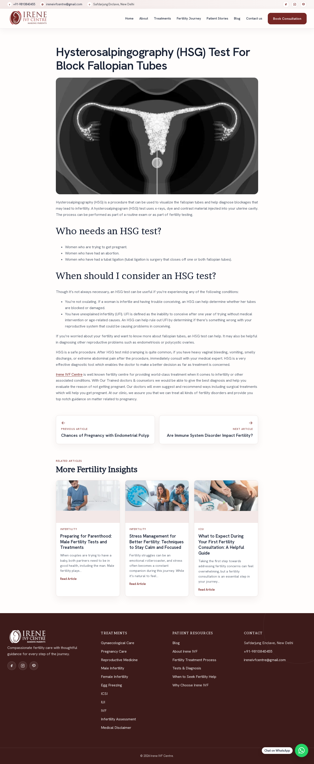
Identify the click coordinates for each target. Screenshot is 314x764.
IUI (103, 702)
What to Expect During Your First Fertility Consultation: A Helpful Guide (221, 544)
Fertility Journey (189, 18)
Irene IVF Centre (69, 374)
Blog (237, 18)
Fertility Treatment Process (194, 659)
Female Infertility (114, 676)
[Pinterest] (303, 4)
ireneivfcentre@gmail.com (61, 4)
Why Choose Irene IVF (190, 685)
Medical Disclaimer (116, 727)
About (143, 18)
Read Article (68, 579)
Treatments (162, 18)
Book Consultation (287, 19)
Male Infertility (112, 668)
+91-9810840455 (22, 4)
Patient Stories (217, 18)
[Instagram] (294, 4)
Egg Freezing (111, 685)
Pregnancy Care (114, 651)
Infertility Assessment (118, 719)
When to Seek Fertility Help (194, 676)
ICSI (104, 693)
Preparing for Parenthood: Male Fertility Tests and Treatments (86, 541)
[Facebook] (286, 4)
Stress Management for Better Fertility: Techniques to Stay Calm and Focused (156, 541)
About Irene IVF (184, 651)
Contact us (254, 18)
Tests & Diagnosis (186, 668)
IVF (103, 710)
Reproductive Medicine (119, 659)
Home (129, 18)
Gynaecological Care (117, 642)
